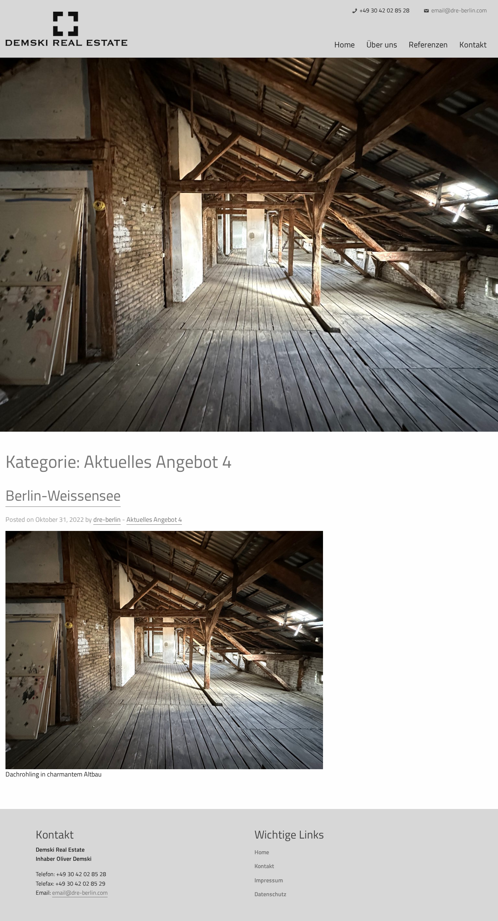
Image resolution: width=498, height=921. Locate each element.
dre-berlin (107, 519)
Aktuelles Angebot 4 (154, 519)
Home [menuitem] (344, 44)
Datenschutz (270, 894)
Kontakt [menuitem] (473, 44)
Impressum (268, 880)
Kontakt (264, 866)
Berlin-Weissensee (63, 495)
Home (261, 852)
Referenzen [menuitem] (428, 44)
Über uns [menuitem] (381, 44)
